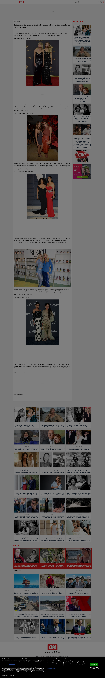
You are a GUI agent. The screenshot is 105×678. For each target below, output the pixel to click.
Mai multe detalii (12, 664)
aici (43, 670)
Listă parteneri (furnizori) (51, 668)
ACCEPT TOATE (93, 664)
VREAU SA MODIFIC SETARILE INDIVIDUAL (94, 668)
